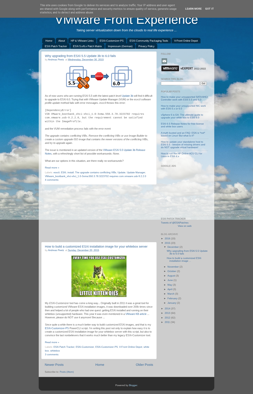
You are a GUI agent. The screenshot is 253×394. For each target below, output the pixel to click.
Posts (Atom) (67, 372)
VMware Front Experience (126, 19)
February (172, 298)
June (170, 280)
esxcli (57, 172)
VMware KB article (135, 314)
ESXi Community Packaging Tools (149, 40)
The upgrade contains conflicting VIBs (95, 172)
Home (48, 40)
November (173, 266)
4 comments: (52, 180)
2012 (168, 317)
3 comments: (52, 354)
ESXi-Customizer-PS (112, 40)
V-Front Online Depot (186, 40)
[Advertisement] (99, 213)
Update (121, 172)
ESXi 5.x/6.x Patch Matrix (87, 46)
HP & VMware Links (82, 40)
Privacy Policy (146, 46)
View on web (185, 226)
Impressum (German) (120, 46)
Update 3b (127, 95)
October (172, 271)
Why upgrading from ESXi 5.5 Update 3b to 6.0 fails (80, 56)
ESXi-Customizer (85, 347)
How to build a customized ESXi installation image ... (184, 259)
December (173, 247)
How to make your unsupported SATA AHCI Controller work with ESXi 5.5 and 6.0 (184, 98)
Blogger (133, 385)
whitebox (55, 350)
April (170, 289)
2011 (168, 322)
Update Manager (136, 172)
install (70, 172)
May (170, 285)
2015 (168, 243)
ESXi (63, 172)
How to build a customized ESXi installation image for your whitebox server (96, 246)
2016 (168, 238)
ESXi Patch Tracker (56, 46)
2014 (168, 308)
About (61, 40)
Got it (209, 8)
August (171, 275)
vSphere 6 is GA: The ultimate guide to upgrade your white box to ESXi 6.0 (182, 116)
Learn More (193, 8)
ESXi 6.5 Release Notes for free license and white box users (182, 125)
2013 (168, 313)
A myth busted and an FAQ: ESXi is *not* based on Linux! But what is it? (183, 134)
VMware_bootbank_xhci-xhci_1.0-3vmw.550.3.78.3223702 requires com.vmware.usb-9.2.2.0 (95, 176)
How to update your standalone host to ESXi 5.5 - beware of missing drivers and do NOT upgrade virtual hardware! (183, 145)
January (172, 303)
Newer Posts (54, 364)
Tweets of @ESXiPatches (174, 222)
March (171, 293)
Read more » (52, 167)
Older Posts (144, 364)
